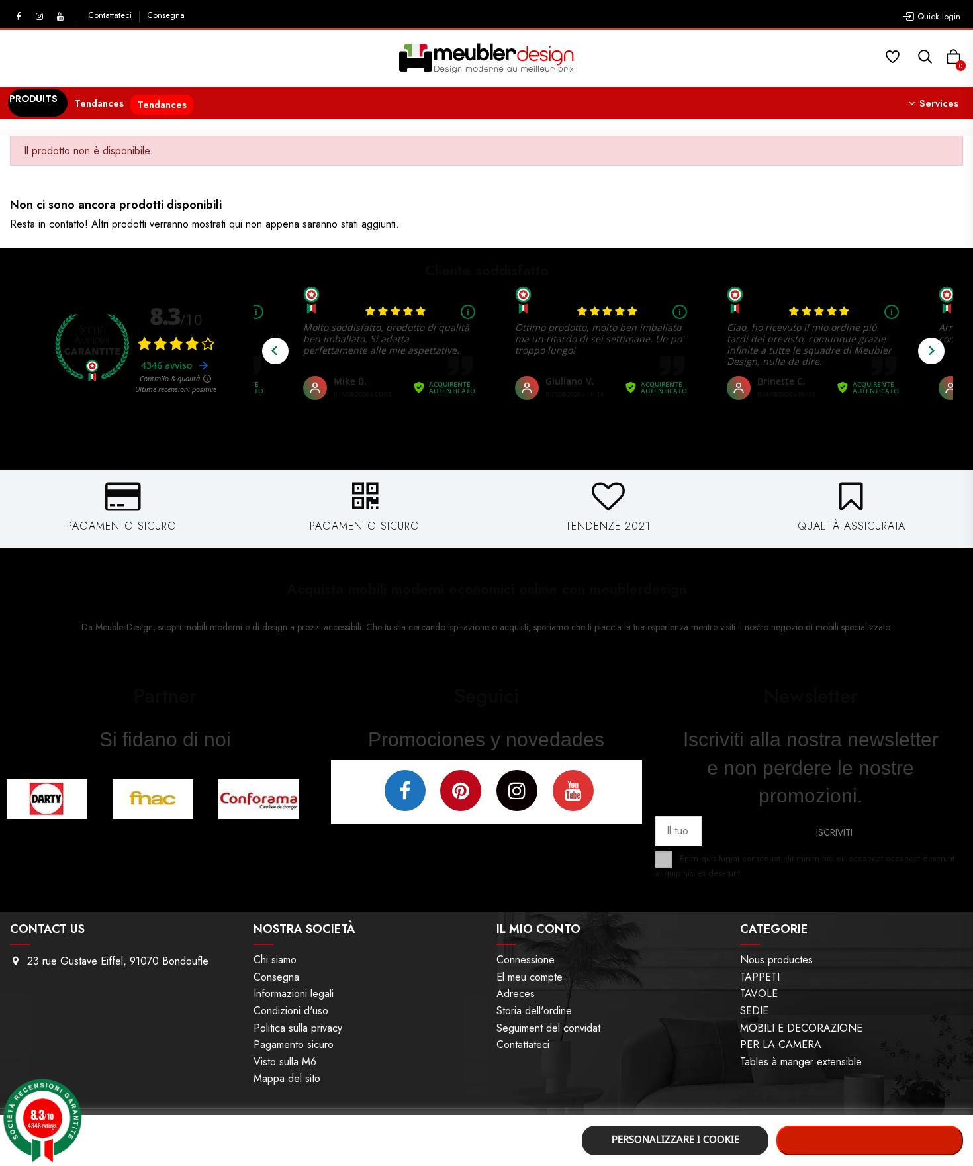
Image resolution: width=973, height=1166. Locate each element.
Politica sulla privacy (298, 1028)
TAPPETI (760, 977)
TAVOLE (759, 993)
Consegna (166, 15)
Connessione (525, 959)
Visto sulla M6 (285, 1061)
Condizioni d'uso (291, 1010)
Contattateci (111, 15)
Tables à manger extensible (801, 1061)
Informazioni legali (294, 993)
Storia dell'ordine (534, 1010)
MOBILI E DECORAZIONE (801, 1028)
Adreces (515, 993)
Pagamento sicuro (294, 1044)
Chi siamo (275, 959)
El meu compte (529, 977)
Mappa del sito (287, 1078)
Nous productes (776, 959)
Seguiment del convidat (548, 1028)
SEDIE (754, 1010)
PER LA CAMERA (780, 1044)
